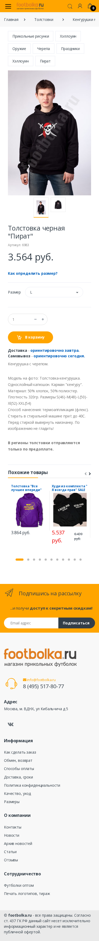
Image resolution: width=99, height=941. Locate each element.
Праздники (70, 48)
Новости (11, 835)
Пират (45, 61)
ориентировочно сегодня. (59, 355)
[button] (70, 6)
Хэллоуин (68, 36)
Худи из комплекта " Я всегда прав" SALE (69, 488)
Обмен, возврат (18, 760)
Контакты (12, 827)
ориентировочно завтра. (54, 350)
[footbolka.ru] (30, 6)
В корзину (34, 337)
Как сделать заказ (20, 752)
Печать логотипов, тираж (27, 893)
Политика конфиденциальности (32, 785)
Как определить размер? (33, 273)
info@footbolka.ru (41, 679)
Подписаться (76, 622)
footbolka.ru (20, 915)
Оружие (19, 48)
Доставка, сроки (18, 777)
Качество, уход (17, 793)
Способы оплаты (19, 768)
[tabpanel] (29, 510)
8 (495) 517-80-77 (43, 686)
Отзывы (11, 859)
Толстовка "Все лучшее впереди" (26, 488)
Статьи (10, 851)
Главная (11, 19)
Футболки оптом (19, 885)
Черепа (43, 48)
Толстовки (43, 19)
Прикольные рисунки (30, 36)
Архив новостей (18, 843)
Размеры (12, 801)
